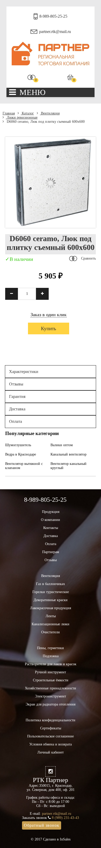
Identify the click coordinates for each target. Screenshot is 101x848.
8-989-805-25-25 (53, 16)
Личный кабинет (50, 752)
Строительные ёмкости (50, 680)
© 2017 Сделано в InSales (50, 839)
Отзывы (16, 384)
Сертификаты (50, 728)
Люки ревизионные (22, 117)
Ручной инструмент (50, 672)
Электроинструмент (50, 696)
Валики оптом (62, 445)
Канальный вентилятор (68, 454)
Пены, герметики (50, 648)
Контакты (50, 528)
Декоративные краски (51, 600)
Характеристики (23, 371)
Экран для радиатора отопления (50, 704)
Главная (9, 113)
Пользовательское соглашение (50, 736)
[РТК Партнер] (50, 64)
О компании (50, 520)
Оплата (15, 421)
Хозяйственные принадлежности (50, 688)
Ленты (51, 616)
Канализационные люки (50, 624)
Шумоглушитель (18, 445)
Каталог (27, 113)
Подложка (51, 656)
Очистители (50, 632)
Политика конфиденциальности (50, 720)
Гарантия (17, 396)
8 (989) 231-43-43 (65, 818)
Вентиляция (50, 113)
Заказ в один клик (49, 314)
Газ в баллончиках (50, 584)
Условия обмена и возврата (50, 744)
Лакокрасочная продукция (50, 608)
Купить (48, 328)
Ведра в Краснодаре (20, 454)
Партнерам (50, 552)
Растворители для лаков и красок (50, 664)
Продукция (50, 512)
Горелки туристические (50, 592)
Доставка (17, 409)
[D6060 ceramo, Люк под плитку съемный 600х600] (50, 227)
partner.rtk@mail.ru (55, 31)
